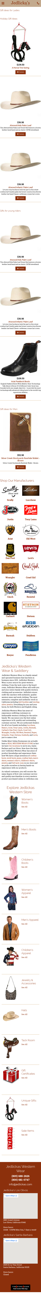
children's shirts (27, 760)
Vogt (12, 735)
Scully (10, 500)
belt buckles (24, 702)
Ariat (10, 538)
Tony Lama (31, 519)
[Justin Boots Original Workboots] (10, 510)
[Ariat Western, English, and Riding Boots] (10, 530)
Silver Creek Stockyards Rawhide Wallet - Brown (20, 459)
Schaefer (5, 735)
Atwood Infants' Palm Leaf (20, 187)
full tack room (18, 763)
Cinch (10, 596)
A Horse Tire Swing (20, 68)
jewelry (5, 763)
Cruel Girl (31, 577)
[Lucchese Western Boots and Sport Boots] (30, 490)
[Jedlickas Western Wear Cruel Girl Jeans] (30, 566)
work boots (11, 758)
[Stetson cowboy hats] (30, 605)
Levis (35, 735)
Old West (30, 538)
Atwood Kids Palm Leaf (20, 125)
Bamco (4, 727)
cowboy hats (27, 758)
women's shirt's (13, 760)
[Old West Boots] (30, 530)
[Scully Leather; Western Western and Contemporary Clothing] (10, 491)
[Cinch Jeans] (10, 588)
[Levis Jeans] (30, 549)
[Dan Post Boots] (10, 550)
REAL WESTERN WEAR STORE (20, 743)
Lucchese (31, 500)
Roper (34, 732)
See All (24, 806)
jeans (19, 758)
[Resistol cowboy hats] (30, 589)
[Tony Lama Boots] (30, 510)
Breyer (10, 655)
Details (21, 72)
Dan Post (10, 558)
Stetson (31, 616)
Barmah (10, 635)
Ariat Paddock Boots (20, 381)
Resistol (31, 596)
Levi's (31, 558)
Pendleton (30, 655)
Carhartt (10, 616)
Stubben (30, 635)
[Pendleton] (30, 646)
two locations (14, 746)
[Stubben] (30, 624)
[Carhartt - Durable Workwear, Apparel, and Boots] (10, 608)
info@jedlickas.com (20, 1184)
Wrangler (10, 577)
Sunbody (25, 735)
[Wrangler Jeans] (10, 568)
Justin (10, 519)
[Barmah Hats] (10, 626)
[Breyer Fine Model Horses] (10, 646)
